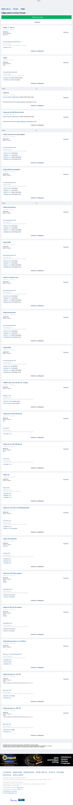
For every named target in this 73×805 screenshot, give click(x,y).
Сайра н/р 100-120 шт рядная (12, 607)
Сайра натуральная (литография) (14, 134)
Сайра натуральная (9, 207)
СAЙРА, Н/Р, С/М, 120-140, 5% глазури (15, 382)
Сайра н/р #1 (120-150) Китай (12, 413)
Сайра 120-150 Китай (10, 538)
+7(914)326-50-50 (7, 77)
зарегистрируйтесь (7, 97)
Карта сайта (18, 775)
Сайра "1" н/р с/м (8, 27)
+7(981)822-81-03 (7, 561)
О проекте (7, 772)
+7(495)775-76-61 (7, 47)
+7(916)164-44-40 (7, 662)
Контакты (7, 775)
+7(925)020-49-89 (7, 660)
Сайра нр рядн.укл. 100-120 (12, 708)
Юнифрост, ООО (7, 395)
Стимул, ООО (6, 487)
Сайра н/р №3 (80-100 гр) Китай (13, 112)
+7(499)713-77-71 (7, 157)
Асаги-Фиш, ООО (7, 520)
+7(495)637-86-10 (7, 526)
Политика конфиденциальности (10, 792)
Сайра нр (6, 92)
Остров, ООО (6, 428)
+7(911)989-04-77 (7, 563)
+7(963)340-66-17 (7, 559)
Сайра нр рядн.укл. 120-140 (12, 674)
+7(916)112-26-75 (7, 153)
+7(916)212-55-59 (7, 597)
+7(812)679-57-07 (7, 696)
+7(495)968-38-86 (7, 159)
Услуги (52, 772)
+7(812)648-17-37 (7, 433)
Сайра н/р (6, 474)
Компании (17, 772)
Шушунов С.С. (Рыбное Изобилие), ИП (12, 654)
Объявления (29, 772)
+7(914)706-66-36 (7, 79)
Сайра (5, 57)
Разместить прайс (37, 17)
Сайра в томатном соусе (10, 277)
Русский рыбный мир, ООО (9, 147)
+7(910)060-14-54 (7, 497)
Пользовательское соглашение (10, 791)
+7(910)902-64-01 (7, 493)
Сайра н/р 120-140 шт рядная (12, 573)
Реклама (60, 772)
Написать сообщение (37, 51)
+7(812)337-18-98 (7, 401)
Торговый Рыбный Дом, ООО (10, 72)
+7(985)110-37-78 (7, 528)
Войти (70, 7)
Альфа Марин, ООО (7, 589)
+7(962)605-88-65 (7, 595)
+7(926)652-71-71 (7, 155)
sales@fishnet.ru (20, 787)
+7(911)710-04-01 (7, 403)
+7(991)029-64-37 (7, 698)
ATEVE (19, 789)
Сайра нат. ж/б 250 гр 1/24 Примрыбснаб (16, 507)
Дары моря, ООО (7, 690)
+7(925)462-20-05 (7, 664)
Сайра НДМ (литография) (11, 169)
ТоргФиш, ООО (6, 553)
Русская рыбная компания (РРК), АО (12, 41)
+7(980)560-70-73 (7, 495)
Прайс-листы (41, 772)
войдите (17, 97)
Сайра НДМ (7, 242)
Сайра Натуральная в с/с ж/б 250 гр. (14, 641)
